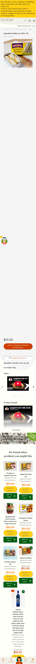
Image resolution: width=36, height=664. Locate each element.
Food (11, 29)
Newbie (20, 26)
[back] (1, 20)
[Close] (33, 2)
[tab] (14, 396)
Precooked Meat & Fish (21, 29)
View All (6, 29)
